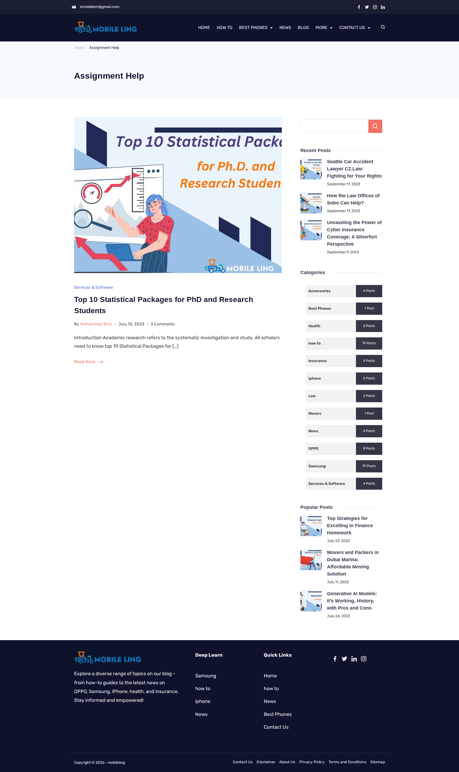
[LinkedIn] (383, 7)
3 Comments (163, 324)
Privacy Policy (312, 762)
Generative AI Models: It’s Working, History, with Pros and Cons (352, 601)
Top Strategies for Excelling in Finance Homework (350, 525)
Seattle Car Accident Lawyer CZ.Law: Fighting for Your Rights (354, 169)
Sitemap (377, 762)
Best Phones (253, 27)
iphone (202, 701)
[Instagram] (375, 7)
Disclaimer (266, 762)
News (285, 27)
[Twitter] (367, 7)
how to (224, 27)
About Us (287, 762)
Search (375, 126)
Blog (303, 27)
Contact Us (352, 27)
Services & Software (93, 287)
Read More (84, 361)
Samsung (205, 676)
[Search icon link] (381, 28)
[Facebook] (359, 7)
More (321, 27)
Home (204, 27)
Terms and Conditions (347, 762)
